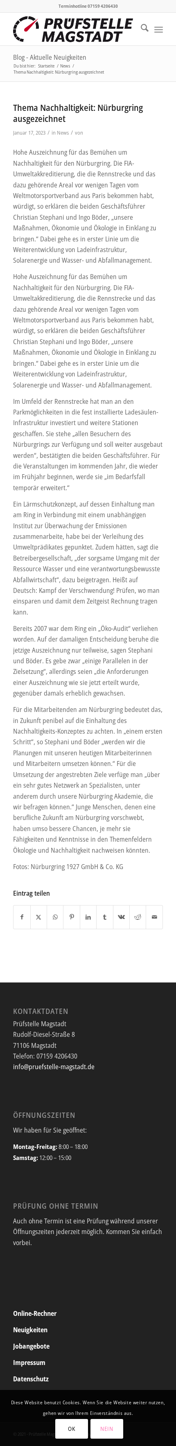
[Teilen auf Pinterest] (71, 916)
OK (71, 1428)
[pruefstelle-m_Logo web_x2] (73, 29)
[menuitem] (141, 29)
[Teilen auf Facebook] (22, 916)
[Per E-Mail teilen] (154, 916)
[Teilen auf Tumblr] (105, 916)
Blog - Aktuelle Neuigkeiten (49, 57)
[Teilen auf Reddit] (138, 916)
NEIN (106, 1428)
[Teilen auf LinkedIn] (88, 916)
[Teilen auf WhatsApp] (55, 916)
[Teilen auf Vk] (121, 916)
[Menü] (158, 29)
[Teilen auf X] (39, 916)
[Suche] (141, 29)
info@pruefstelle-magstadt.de (54, 1066)
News (63, 132)
